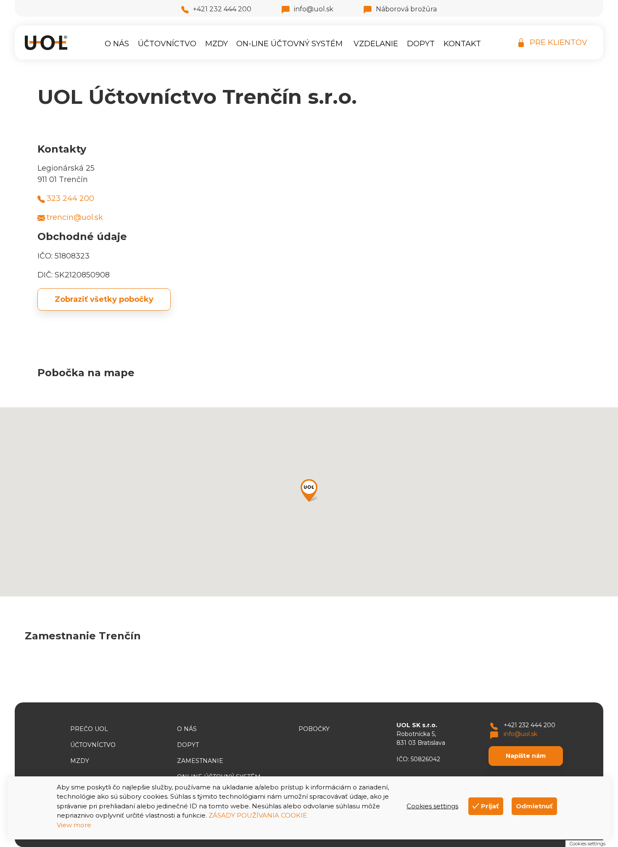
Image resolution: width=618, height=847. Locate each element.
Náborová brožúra (406, 9)
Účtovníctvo (167, 43)
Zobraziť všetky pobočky (104, 299)
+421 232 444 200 (222, 9)
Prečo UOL (89, 729)
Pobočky (314, 729)
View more (74, 825)
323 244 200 (70, 198)
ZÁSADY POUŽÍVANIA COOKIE (258, 815)
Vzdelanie (376, 43)
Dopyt (421, 43)
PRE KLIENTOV (558, 42)
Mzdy (216, 43)
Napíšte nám (526, 756)
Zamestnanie (200, 761)
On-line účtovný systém (289, 43)
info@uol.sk (313, 9)
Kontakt (462, 43)
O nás (117, 43)
